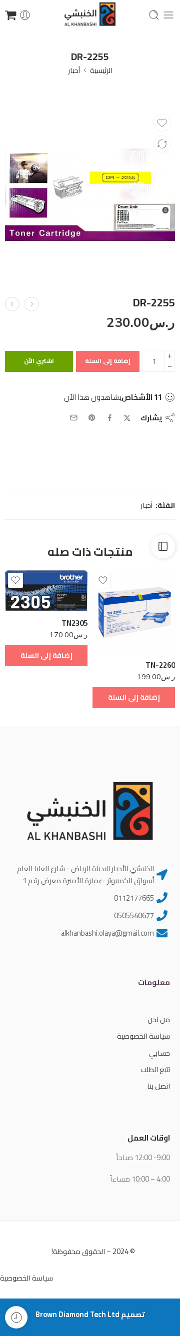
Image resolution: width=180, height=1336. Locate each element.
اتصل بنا (158, 1086)
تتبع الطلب (155, 1069)
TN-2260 (160, 665)
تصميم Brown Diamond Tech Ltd (90, 1314)
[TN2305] (46, 590)
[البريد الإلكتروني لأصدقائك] (74, 417)
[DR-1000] (12, 304)
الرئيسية (101, 70)
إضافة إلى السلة (107, 360)
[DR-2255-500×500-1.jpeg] (90, 195)
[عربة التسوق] (10, 15)
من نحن (159, 1019)
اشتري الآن (39, 360)
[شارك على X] (127, 418)
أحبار (74, 70)
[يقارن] (162, 144)
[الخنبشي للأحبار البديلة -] (90, 15)
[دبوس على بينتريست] (92, 418)
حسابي (159, 1053)
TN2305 (75, 623)
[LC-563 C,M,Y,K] (31, 304)
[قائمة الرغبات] (162, 123)
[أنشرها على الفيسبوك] (110, 417)
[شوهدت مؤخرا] (16, 1317)
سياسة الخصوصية (143, 1036)
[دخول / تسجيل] (25, 15)
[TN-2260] (133, 611)
